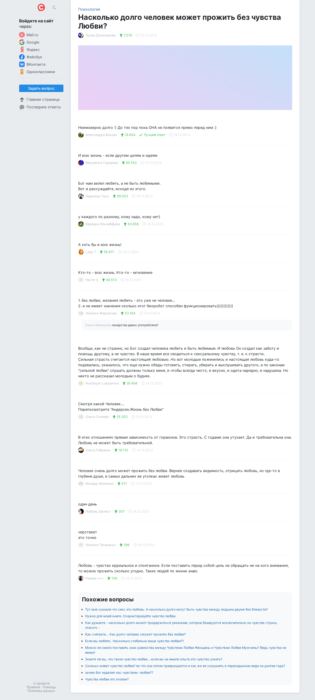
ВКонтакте (36, 64)
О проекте (41, 683)
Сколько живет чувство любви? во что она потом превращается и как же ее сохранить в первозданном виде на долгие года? (185, 666)
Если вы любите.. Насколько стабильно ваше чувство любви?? (134, 641)
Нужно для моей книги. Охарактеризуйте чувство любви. (130, 616)
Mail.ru (32, 34)
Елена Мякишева (99, 325)
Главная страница (43, 99)
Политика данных (41, 691)
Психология (89, 9)
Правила (33, 687)
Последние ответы (44, 107)
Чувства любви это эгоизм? (107, 679)
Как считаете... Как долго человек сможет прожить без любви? (135, 634)
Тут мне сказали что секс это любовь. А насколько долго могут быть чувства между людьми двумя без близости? (176, 609)
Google (33, 42)
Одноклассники (41, 71)
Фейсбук (34, 57)
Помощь (49, 687)
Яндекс (33, 49)
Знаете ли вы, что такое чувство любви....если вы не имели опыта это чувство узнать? (153, 659)
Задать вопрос (41, 88)
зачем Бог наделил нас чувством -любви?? (119, 672)
